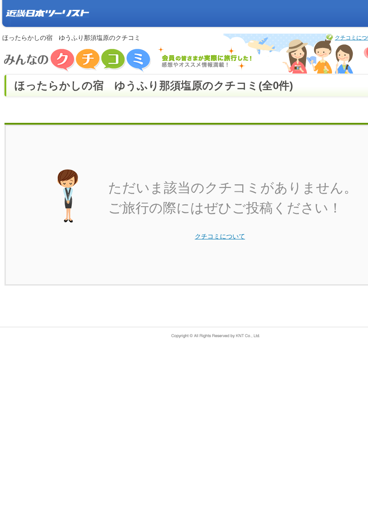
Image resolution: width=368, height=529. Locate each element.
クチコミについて (220, 236)
